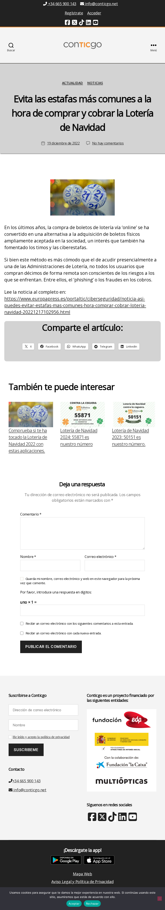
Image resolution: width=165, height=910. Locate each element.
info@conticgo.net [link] (101, 3)
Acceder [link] (94, 13)
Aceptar (74, 903)
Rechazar (92, 903)
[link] (67, 23)
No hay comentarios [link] (108, 143)
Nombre (28, 557)
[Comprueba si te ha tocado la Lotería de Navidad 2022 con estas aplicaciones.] (31, 414)
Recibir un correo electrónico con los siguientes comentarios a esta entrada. (79, 623)
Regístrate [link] (74, 13)
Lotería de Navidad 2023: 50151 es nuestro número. (130, 437)
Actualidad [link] (72, 83)
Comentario (30, 514)
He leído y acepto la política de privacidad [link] (41, 737)
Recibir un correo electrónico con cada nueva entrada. (63, 633)
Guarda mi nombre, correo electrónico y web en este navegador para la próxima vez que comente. (80, 580)
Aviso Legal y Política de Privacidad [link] (82, 881)
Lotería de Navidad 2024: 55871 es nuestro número (78, 437)
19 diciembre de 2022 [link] (63, 143)
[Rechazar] (159, 898)
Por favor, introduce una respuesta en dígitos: (56, 592)
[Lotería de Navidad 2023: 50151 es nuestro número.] (134, 414)
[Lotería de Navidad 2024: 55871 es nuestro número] (82, 414)
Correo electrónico (100, 557)
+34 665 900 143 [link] (61, 3)
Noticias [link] (95, 83)
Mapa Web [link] (82, 873)
